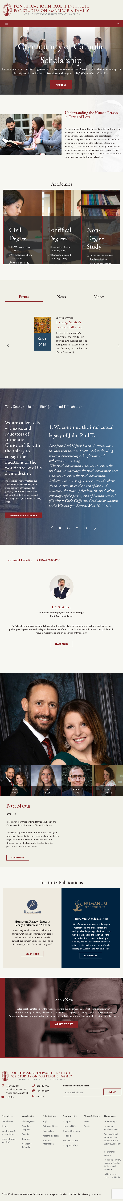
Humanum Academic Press (112, 1128)
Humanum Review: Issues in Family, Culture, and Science (112, 1164)
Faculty (25, 1134)
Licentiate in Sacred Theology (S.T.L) (60, 249)
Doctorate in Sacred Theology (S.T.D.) (61, 256)
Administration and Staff (9, 1140)
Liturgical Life (69, 1126)
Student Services (71, 1130)
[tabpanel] (61, 339)
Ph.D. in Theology (20, 262)
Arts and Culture (70, 1140)
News (86, 1121)
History (5, 1126)
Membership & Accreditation (9, 1132)
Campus (67, 1121)
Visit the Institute (51, 1135)
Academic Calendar (27, 1145)
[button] (118, 23)
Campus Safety (70, 1145)
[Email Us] (46, 1096)
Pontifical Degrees (59, 234)
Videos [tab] (99, 296)
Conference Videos (109, 1153)
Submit (112, 1091)
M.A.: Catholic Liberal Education (22, 256)
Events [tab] (24, 296)
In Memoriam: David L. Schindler (112, 1176)
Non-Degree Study (95, 238)
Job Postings (110, 1121)
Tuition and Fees (50, 1126)
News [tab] (61, 296)
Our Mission (7, 1121)
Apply (45, 1121)
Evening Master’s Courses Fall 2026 (69, 324)
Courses (26, 1138)
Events (87, 1126)
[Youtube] (15, 1097)
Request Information (48, 1142)
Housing (67, 1135)
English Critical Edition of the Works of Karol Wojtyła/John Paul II (112, 1140)
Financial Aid (48, 1130)
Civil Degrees (18, 234)
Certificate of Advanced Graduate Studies (101, 257)
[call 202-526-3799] (46, 1086)
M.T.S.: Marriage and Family (21, 249)
